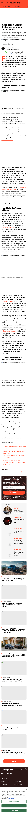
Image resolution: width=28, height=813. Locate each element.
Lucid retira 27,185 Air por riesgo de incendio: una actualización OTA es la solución (13, 630)
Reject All (14, 806)
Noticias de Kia (18, 528)
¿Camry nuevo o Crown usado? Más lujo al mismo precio (19, 512)
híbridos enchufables (7, 227)
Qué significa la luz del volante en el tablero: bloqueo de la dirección (19, 553)
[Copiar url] (21, 52)
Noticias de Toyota (17, 508)
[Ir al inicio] (7, 769)
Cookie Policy (11, 798)
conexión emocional (7, 140)
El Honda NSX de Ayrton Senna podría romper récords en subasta (13, 753)
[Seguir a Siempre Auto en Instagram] (7, 773)
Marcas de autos (6, 6)
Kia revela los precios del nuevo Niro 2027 (12, 728)
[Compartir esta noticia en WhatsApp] (6, 52)
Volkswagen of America (8, 331)
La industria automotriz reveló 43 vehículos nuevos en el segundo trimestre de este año (14, 462)
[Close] (26, 789)
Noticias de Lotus (6, 601)
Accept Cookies (14, 810)
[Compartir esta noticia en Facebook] (10, 52)
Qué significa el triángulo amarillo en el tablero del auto (19, 542)
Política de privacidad (7, 497)
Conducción (17, 517)
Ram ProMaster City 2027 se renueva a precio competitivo (11, 680)
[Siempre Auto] (14, 3)
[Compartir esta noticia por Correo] (17, 52)
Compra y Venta (18, 784)
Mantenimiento (18, 6)
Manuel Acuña (11, 47)
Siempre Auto (4, 21)
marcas (5, 472)
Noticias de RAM (6, 677)
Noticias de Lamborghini (8, 701)
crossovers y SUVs (7, 301)
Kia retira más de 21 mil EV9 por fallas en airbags (19, 531)
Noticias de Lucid (6, 627)
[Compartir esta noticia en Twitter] (14, 52)
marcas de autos (15, 472)
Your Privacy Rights (14, 801)
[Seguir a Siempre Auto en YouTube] (10, 773)
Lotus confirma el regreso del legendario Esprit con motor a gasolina (11, 604)
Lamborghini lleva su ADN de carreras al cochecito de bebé (11, 704)
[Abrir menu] (2, 3)
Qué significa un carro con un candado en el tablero (19, 521)
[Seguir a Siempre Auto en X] (4, 773)
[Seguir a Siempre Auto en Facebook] (1, 773)
